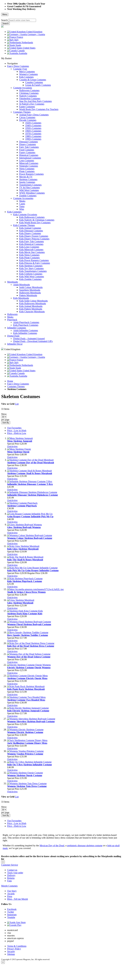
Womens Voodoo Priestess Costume (25, 754)
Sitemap (11, 954)
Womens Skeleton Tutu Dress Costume (27, 786)
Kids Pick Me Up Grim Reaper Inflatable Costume (33, 570)
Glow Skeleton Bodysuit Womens (24, 527)
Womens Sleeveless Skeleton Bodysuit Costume (31, 721)
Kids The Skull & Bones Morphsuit (25, 559)
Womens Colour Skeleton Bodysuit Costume (29, 538)
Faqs (9, 880)
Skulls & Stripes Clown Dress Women (26, 592)
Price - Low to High (16, 430)
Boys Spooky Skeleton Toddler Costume (27, 635)
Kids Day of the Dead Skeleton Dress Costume (30, 646)
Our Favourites (14, 428)
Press (9, 896)
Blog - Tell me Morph (17, 899)
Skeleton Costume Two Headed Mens (26, 700)
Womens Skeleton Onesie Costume (24, 775)
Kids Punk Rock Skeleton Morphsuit (26, 689)
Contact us (12, 870)
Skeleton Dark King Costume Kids (24, 613)
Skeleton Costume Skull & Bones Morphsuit (29, 473)
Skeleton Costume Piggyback (22, 505)
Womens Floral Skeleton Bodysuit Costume (29, 624)
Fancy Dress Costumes (18, 383)
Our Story (12, 891)
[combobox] (22, 20)
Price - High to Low (16, 433)
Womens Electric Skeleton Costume (25, 732)
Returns (11, 878)
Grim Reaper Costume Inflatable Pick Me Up (30, 516)
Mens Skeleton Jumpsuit (19, 441)
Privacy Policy (14, 948)
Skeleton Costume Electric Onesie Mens (27, 678)
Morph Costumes (9, 886)
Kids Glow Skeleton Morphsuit (23, 549)
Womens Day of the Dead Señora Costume (28, 656)
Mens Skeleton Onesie (18, 452)
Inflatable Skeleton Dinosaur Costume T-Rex (30, 484)
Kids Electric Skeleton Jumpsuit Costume (28, 710)
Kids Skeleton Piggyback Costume (24, 581)
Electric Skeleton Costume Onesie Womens (29, 667)
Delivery (11, 875)
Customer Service (9, 865)
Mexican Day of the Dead (52, 845)
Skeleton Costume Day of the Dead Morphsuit (30, 462)
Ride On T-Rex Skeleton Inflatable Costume (29, 764)
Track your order (15, 872)
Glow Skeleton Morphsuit (20, 603)
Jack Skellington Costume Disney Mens (27, 743)
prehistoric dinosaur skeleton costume (84, 845)
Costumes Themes (16, 386)
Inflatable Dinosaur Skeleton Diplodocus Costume (32, 495)
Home (10, 381)
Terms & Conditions (16, 946)
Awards (11, 893)
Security (11, 951)
